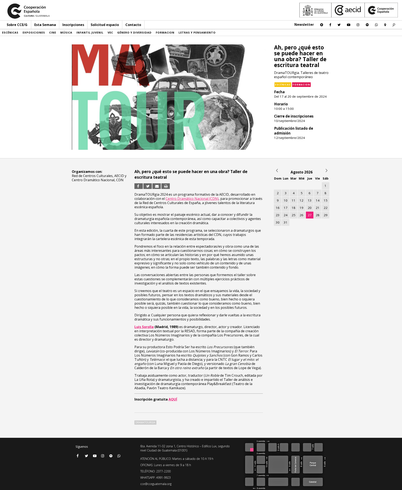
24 (285, 215)
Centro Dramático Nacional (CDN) (192, 198)
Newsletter (304, 24)
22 (325, 208)
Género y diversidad (134, 32)
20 (310, 208)
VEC (110, 32)
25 (293, 215)
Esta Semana (45, 24)
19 (301, 208)
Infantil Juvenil (89, 32)
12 (301, 200)
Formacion (165, 32)
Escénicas (10, 32)
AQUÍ (173, 399)
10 (285, 200)
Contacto (133, 24)
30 (278, 222)
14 (318, 200)
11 (293, 200)
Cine (52, 32)
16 (278, 208)
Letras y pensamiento (197, 32)
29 (325, 215)
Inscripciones (73, 24)
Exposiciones (34, 32)
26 (301, 215)
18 (293, 208)
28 (318, 215)
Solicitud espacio (105, 24)
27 (310, 215)
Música (66, 32)
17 (285, 208)
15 (325, 200)
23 (278, 215)
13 (310, 200)
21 (318, 208)
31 (285, 222)
